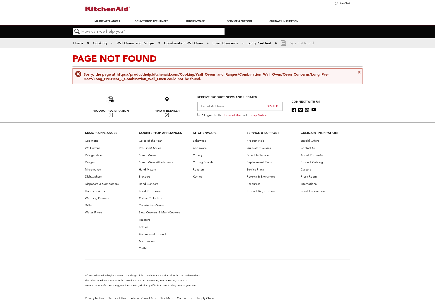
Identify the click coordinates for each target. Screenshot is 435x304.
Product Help (255, 140)
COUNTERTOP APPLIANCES (160, 133)
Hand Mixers (147, 169)
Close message (359, 72)
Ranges (90, 162)
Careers (306, 169)
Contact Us (308, 148)
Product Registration (110, 110)
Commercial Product (152, 234)
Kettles (143, 227)
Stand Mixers (148, 155)
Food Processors (150, 191)
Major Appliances (107, 21)
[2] (167, 115)
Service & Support (239, 21)
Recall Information (313, 191)
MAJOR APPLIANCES (101, 133)
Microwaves (93, 169)
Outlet (143, 248)
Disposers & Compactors (102, 183)
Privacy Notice (257, 115)
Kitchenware (195, 21)
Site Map (166, 298)
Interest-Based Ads (143, 298)
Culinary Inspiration (283, 21)
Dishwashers (93, 176)
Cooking (100, 43)
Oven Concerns (226, 43)
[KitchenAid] (107, 8)
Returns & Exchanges (261, 176)
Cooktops (91, 140)
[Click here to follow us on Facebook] (294, 110)
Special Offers (310, 140)
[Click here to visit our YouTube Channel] (314, 110)
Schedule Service (258, 155)
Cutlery (197, 155)
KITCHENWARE (205, 133)
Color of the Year (150, 140)
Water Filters (93, 212)
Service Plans (255, 169)
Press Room (309, 176)
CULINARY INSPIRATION (319, 133)
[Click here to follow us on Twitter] (300, 110)
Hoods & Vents (95, 191)
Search (77, 31)
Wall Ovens (92, 148)
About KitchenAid (312, 155)
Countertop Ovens (151, 205)
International (309, 183)
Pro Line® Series (150, 148)
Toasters (144, 219)
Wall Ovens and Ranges (135, 43)
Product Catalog (312, 162)
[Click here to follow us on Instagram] (307, 110)
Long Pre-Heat (259, 43)
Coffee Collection (150, 198)
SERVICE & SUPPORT (263, 133)
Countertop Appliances (151, 21)
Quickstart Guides (259, 148)
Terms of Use (232, 115)
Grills (88, 205)
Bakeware (199, 140)
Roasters (199, 169)
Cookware (200, 148)
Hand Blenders (148, 183)
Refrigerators (94, 155)
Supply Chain (205, 298)
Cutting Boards (203, 162)
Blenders (144, 176)
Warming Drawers (97, 198)
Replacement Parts (259, 162)
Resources (253, 183)
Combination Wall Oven (184, 43)
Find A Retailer (167, 110)
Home (78, 43)
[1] (111, 115)
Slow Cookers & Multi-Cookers (159, 212)
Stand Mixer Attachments (156, 162)
